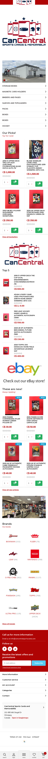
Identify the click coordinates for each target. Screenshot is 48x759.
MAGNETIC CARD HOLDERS (14, 92)
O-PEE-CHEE (13, 577)
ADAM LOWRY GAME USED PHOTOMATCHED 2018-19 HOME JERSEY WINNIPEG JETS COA (24, 297)
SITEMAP (35, 737)
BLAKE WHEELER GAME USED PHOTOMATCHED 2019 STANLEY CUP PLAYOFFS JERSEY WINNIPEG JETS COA (36, 165)
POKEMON (13, 595)
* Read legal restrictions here (11, 667)
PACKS (5, 109)
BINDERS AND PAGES (11, 97)
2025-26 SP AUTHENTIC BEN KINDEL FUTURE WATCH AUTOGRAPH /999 (23, 331)
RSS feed (26, 737)
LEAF (13, 559)
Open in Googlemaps (20, 718)
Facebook (4, 649)
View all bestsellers (10, 237)
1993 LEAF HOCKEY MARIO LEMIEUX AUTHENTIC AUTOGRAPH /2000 (24, 314)
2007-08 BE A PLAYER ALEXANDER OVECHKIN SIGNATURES (12, 213)
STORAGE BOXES (9, 86)
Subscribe (39, 663)
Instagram (10, 649)
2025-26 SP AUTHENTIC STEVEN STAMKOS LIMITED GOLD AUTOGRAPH (36, 466)
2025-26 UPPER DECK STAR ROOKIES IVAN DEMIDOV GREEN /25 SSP (36, 213)
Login (13, 757)
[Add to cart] (14, 182)
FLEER (35, 541)
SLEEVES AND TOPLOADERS (14, 103)
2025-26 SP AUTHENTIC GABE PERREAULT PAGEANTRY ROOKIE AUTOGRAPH (12, 466)
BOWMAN (13, 541)
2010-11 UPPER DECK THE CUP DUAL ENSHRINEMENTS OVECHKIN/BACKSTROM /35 (24, 280)
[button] (4, 80)
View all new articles (10, 490)
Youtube (15, 649)
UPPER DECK (35, 615)
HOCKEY (6, 126)
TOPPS (34, 595)
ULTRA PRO (13, 613)
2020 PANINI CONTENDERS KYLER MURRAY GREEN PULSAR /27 (11, 420)
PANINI (35, 577)
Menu (24, 757)
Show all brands (8, 624)
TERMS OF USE (16, 737)
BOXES (5, 114)
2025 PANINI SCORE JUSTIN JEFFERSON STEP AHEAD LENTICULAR (35, 420)
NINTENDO (34, 559)
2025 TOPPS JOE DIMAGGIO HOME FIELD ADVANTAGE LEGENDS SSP (24, 348)
